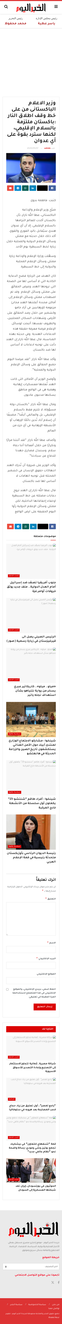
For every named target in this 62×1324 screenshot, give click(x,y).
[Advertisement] (31, 61)
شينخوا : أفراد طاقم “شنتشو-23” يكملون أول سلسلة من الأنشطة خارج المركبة (32, 803)
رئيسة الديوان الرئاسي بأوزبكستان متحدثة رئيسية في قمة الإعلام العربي (31, 858)
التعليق (50, 898)
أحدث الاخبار (14, 576)
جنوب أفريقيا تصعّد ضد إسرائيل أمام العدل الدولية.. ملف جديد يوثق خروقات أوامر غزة (31, 587)
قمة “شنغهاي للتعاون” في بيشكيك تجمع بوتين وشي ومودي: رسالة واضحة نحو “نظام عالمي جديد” (32, 1148)
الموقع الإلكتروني (46, 974)
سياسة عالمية (14, 734)
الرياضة (11, 1099)
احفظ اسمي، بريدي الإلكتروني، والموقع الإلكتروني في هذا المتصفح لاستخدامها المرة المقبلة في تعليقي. (34, 993)
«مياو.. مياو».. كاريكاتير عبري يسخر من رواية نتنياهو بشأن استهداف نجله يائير (35, 691)
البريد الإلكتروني (46, 958)
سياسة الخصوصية (37, 1305)
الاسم (51, 942)
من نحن (55, 1305)
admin (47, 148)
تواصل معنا (53, 1309)
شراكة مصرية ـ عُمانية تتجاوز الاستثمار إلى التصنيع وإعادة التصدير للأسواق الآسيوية (32, 1068)
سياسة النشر (16, 1305)
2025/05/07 (32, 148)
